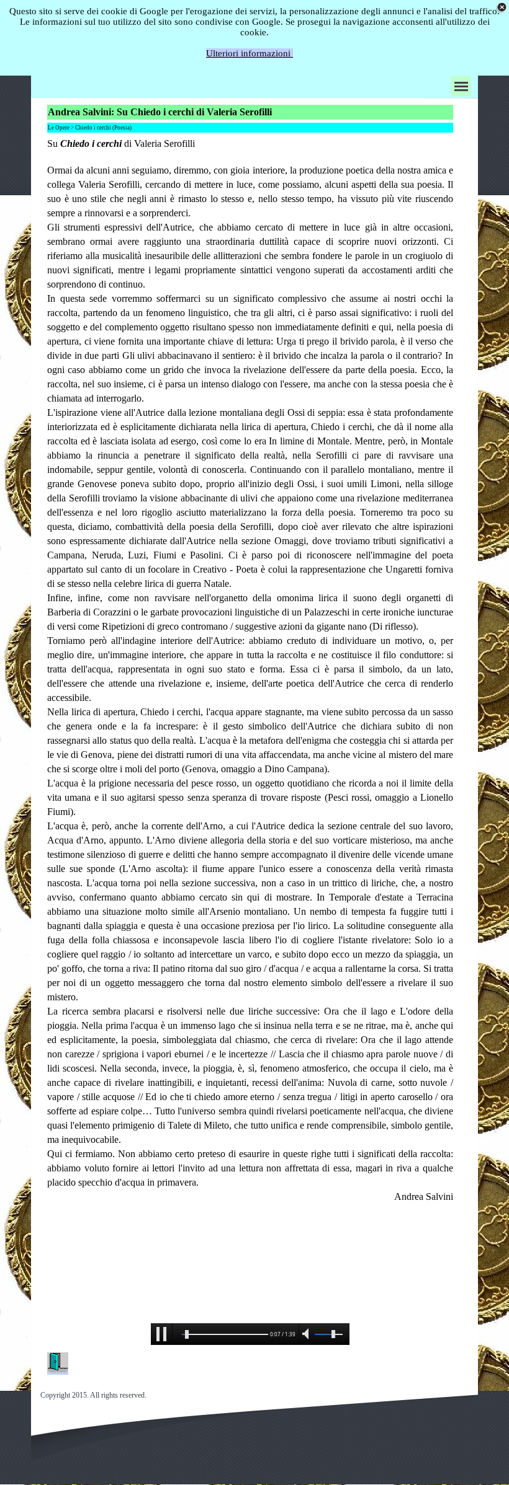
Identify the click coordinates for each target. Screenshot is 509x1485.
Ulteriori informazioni (249, 53)
